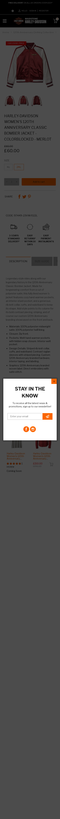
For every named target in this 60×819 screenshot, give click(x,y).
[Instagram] (33, 429)
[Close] (54, 381)
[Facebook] (26, 429)
